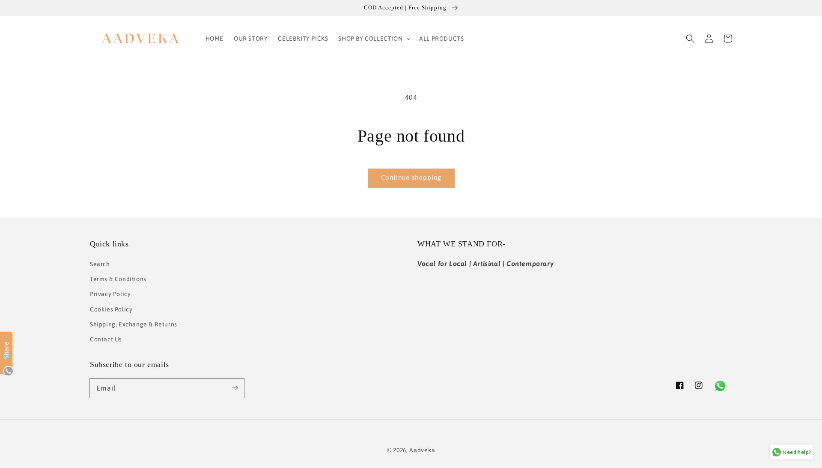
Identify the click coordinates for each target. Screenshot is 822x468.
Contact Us (106, 339)
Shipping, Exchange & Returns (133, 324)
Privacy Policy (110, 293)
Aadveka (422, 450)
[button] (373, 38)
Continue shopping (411, 177)
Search (100, 264)
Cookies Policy (111, 309)
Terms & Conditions (118, 278)
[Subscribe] (234, 388)
